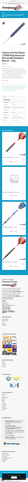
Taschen (3, 406)
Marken (9, 87)
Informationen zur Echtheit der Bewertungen (13, 481)
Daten (5, 96)
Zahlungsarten (5, 319)
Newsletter (4, 325)
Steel (14, 90)
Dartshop (5, 2)
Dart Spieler (23, 87)
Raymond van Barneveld (16, 87)
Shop (3, 12)
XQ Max (3, 365)
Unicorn (6, 87)
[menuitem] (13, 1)
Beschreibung (11, 96)
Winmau (4, 366)
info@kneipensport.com (10, 305)
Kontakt (4, 323)
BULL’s (3, 362)
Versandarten (5, 320)
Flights (3, 400)
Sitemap (4, 461)
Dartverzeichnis (5, 453)
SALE (3, 402)
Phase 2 (7, 90)
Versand (10, 66)
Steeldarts (4, 405)
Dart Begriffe (4, 459)
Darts (10, 14)
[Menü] (21, 8)
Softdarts (4, 403)
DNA (20, 88)
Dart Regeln (4, 456)
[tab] (4, 96)
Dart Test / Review (6, 455)
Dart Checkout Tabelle (6, 458)
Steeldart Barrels (18, 14)
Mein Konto (13, 1)
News (3, 409)
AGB (3, 322)
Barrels (13, 14)
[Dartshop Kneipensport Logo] (11, 8)
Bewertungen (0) (20, 96)
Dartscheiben (5, 397)
